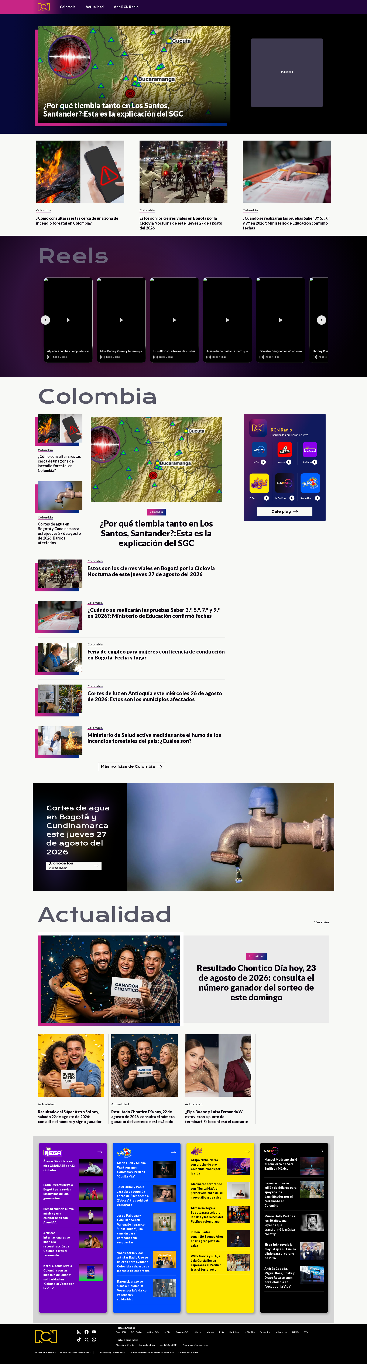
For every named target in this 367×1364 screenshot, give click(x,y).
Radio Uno (234, 1332)
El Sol (221, 1332)
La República (281, 1332)
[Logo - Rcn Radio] (44, 6)
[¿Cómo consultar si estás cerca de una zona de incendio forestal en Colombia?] (80, 172)
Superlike (265, 1332)
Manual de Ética (147, 1345)
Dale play (281, 511)
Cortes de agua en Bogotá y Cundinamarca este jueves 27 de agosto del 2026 (78, 830)
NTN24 (295, 1332)
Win (306, 1332)
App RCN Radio (126, 7)
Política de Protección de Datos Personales (151, 1352)
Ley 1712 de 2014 (168, 1345)
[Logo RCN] (46, 1336)
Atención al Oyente (125, 1345)
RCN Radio (136, 1332)
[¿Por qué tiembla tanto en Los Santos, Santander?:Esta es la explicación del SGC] (156, 459)
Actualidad (95, 7)
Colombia (67, 7)
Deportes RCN (182, 1332)
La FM (167, 1332)
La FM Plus (249, 1332)
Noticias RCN (153, 1332)
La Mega (210, 1332)
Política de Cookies (188, 1352)
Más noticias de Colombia (128, 767)
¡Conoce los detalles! (61, 866)
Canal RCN (121, 1332)
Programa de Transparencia (195, 1345)
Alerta (198, 1332)
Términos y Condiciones (112, 1352)
